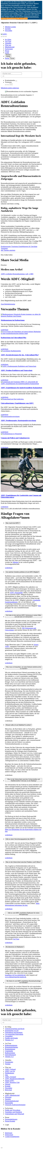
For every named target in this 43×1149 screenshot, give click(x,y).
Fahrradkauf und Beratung (13, 1032)
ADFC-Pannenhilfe (16, 593)
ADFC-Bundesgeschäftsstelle (15, 1079)
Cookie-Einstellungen (12, 1136)
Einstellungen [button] (11, 18)
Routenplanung (10, 1049)
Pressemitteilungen (11, 1119)
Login (7, 53)
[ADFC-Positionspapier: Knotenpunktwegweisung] (10, 416)
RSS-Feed (8, 1090)
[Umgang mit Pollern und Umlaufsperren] (11, 434)
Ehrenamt (8, 1097)
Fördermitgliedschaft (12, 1101)
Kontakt (7, 1086)
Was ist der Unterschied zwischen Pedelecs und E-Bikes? (23, 862)
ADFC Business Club (12, 1082)
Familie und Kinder (11, 1038)
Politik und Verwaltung (12, 1110)
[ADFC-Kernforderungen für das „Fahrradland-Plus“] (11, 351)
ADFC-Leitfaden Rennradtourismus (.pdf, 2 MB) (17, 274)
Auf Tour (8, 41)
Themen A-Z (9, 1040)
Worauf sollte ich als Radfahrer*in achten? (18, 725)
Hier (39, 606)
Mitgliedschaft (9, 47)
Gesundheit (9, 1036)
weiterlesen (8, 568)
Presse (7, 51)
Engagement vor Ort (11, 1030)
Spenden (8, 29)
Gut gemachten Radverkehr (14, 1034)
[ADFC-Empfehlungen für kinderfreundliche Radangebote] (21, 384)
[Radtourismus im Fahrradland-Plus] (21, 333)
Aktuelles (8, 43)
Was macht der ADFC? (13, 523)
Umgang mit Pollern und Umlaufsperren (15, 438)
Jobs (6, 1075)
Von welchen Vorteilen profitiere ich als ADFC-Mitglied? (22, 572)
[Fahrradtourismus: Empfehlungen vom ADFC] (12, 399)
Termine (7, 1064)
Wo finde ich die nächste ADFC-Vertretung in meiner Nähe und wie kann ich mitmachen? (23, 616)
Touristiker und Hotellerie (13, 1112)
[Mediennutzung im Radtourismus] (21, 316)
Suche (7, 58)
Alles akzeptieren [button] (22, 18)
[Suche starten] (3, 1022)
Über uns (8, 45)
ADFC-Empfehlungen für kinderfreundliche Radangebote (21, 388)
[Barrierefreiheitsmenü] (2, 36)
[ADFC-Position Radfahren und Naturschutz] (18, 366)
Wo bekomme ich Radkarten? (15, 947)
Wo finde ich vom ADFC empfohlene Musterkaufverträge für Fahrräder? (24, 981)
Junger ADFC (9, 1080)
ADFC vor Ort (10, 1071)
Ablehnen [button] (4, 18)
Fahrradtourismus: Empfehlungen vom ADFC (17, 403)
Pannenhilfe (9, 1103)
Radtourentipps (10, 1053)
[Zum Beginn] (2, 1147)
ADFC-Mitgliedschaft (12, 1095)
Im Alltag (8, 39)
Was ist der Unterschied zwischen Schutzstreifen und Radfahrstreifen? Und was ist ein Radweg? (23, 780)
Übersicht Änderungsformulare (15, 1105)
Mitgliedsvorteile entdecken (10, 88)
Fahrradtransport (10, 1055)
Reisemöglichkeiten (11, 1047)
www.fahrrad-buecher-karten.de (15, 977)
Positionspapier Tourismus (10, 246)
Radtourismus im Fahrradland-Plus (13, 338)
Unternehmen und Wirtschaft (14, 1114)
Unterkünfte (9, 1051)
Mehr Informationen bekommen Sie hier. (22, 904)
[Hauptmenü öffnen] (6, 36)
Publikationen (9, 1073)
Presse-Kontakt (10, 1121)
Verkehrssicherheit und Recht (14, 1029)
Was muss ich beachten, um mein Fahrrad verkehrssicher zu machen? (23, 667)
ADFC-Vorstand (10, 1077)
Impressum (8, 1133)
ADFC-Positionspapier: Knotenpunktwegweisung (18, 420)
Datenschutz (9, 1135)
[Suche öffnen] (4, 36)
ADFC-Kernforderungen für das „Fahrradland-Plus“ (20, 355)
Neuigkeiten (9, 1062)
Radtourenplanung (11, 1045)
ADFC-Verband (10, 1069)
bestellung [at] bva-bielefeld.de (15, 975)
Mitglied (16, 562)
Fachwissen (9, 49)
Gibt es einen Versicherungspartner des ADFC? (20, 839)
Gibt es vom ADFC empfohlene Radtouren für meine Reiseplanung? (23, 913)
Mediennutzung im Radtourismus (13, 320)
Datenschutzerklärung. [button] (31, 17)
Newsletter (8, 30)
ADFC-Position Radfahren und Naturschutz (16, 370)
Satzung (7, 1084)
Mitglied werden (10, 27)
